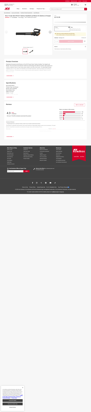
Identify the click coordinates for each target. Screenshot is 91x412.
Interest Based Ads (41, 187)
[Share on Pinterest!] (45, 182)
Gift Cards (9, 158)
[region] (12, 398)
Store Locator (9, 149)
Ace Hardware (7, 12)
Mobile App (9, 162)
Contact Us (25, 149)
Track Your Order (26, 151)
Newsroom (58, 154)
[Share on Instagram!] (36, 182)
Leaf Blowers (36, 12)
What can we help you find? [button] (56, 9)
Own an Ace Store (43, 156)
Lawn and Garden (16, 12)
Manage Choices (12, 407)
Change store (83, 37)
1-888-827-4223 (55, 191)
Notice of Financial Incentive (11, 396)
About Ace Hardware (44, 149)
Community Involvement (44, 151)
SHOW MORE (9, 75)
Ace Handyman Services (60, 160)
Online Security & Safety (27, 156)
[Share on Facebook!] (32, 182)
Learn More (76, 156)
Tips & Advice (58, 149)
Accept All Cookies (12, 400)
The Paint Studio (10, 154)
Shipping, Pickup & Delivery (28, 154)
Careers (41, 153)
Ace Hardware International (61, 162)
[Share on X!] (41, 182)
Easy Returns (25, 153)
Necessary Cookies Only (12, 403)
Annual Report (59, 158)
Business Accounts (10, 163)
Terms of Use (25, 187)
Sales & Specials (59, 151)
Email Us (62, 191)
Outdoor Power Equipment (26, 12)
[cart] (86, 4)
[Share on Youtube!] (50, 182)
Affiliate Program (43, 154)
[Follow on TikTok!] (55, 182)
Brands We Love (10, 153)
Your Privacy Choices (62, 187)
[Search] (85, 9)
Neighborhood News (60, 156)
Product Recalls (26, 158)
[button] (68, 9)
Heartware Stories (43, 158)
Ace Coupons (9, 160)
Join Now (82, 156)
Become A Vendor (43, 160)
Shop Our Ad (9, 151)
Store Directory (10, 156)
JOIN (26, 171)
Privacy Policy (32, 187)
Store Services (58, 153)
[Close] (22, 387)
